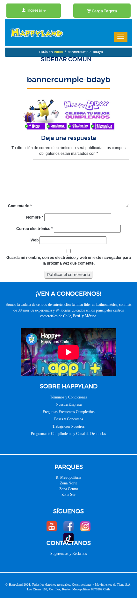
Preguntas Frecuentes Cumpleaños (69, 412)
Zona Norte (68, 483)
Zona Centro (68, 489)
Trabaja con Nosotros (68, 426)
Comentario (20, 206)
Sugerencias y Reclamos (68, 553)
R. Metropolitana (68, 477)
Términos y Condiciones (68, 397)
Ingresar (34, 10)
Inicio (58, 52)
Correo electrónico (34, 229)
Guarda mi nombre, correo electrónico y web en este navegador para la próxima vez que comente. (68, 260)
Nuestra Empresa (69, 404)
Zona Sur (68, 494)
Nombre (34, 217)
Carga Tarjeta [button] (104, 11)
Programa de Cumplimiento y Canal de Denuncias (68, 433)
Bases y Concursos (68, 419)
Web (35, 240)
